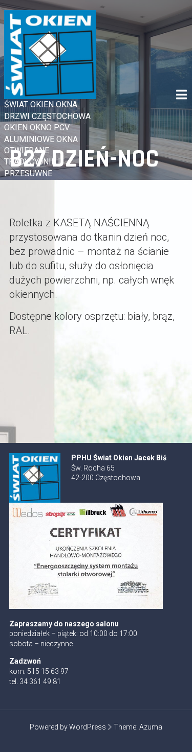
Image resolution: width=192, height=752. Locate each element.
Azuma (150, 727)
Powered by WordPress (68, 727)
